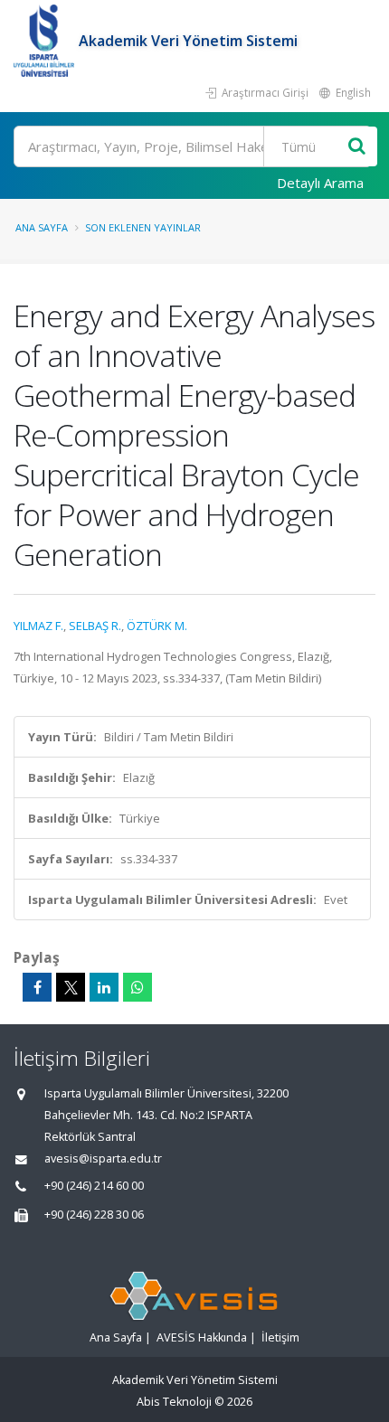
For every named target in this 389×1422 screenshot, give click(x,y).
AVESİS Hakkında (202, 1337)
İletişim (280, 1337)
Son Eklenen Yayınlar (143, 227)
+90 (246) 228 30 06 (94, 1214)
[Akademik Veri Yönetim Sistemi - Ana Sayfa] (46, 40)
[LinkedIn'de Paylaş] (104, 987)
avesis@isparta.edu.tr (103, 1158)
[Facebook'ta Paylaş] (37, 987)
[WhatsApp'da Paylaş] (137, 987)
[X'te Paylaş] (70, 987)
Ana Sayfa (41, 227)
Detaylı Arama (320, 183)
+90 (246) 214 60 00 (94, 1185)
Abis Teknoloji (174, 1401)
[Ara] (357, 147)
